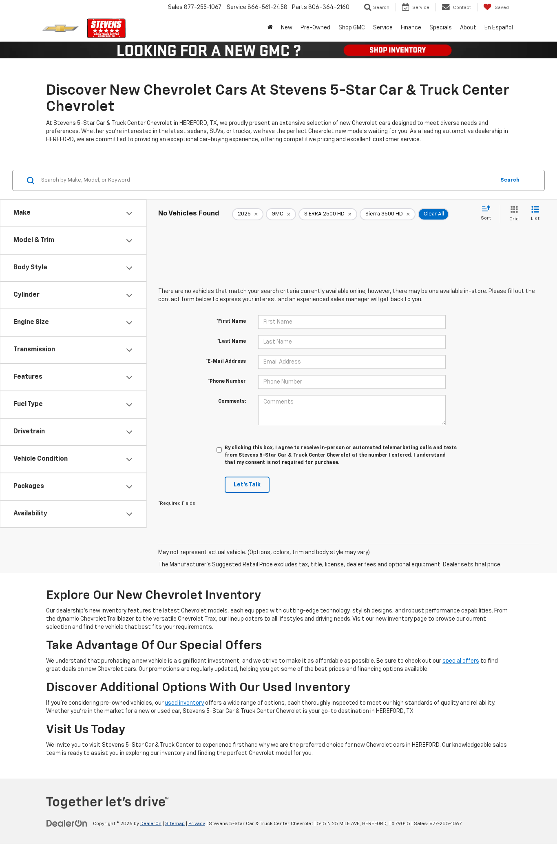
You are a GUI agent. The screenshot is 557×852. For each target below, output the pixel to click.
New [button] (286, 28)
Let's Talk (247, 485)
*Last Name (231, 341)
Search (509, 180)
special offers (460, 661)
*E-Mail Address (226, 361)
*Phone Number (227, 381)
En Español (498, 28)
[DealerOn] (67, 823)
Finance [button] (411, 28)
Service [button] (383, 28)
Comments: (232, 401)
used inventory (184, 703)
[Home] (270, 28)
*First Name (231, 321)
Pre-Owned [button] (315, 28)
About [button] (468, 28)
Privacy (196, 823)
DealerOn (150, 823)
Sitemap (175, 823)
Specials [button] (440, 28)
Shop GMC (351, 28)
